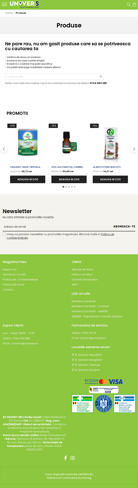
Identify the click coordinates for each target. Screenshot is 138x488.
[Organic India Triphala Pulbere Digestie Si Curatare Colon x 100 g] (27, 142)
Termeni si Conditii (14, 274)
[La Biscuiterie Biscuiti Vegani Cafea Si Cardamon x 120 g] (110, 142)
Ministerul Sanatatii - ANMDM (90, 311)
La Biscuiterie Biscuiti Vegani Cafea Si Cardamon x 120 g (110, 167)
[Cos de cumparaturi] (134, 5)
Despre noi (10, 269)
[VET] (124, 404)
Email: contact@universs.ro (89, 338)
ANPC (75, 284)
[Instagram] (72, 458)
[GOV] (103, 404)
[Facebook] (65, 458)
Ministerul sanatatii (84, 301)
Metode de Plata (82, 269)
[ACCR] (82, 404)
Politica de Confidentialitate (20, 279)
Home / (10, 13)
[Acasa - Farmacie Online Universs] (24, 4)
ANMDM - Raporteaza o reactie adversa (97, 316)
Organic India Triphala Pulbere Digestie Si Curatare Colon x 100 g (25, 167)
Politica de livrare (13, 284)
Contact (8, 289)
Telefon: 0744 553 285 (16, 338)
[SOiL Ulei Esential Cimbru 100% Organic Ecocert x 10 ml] (69, 142)
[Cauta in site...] (129, 5)
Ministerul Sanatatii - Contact (90, 306)
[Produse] (5, 5)
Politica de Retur (82, 274)
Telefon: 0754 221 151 (84, 333)
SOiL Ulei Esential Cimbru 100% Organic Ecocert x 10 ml (69, 167)
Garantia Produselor (85, 279)
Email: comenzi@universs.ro (20, 343)
